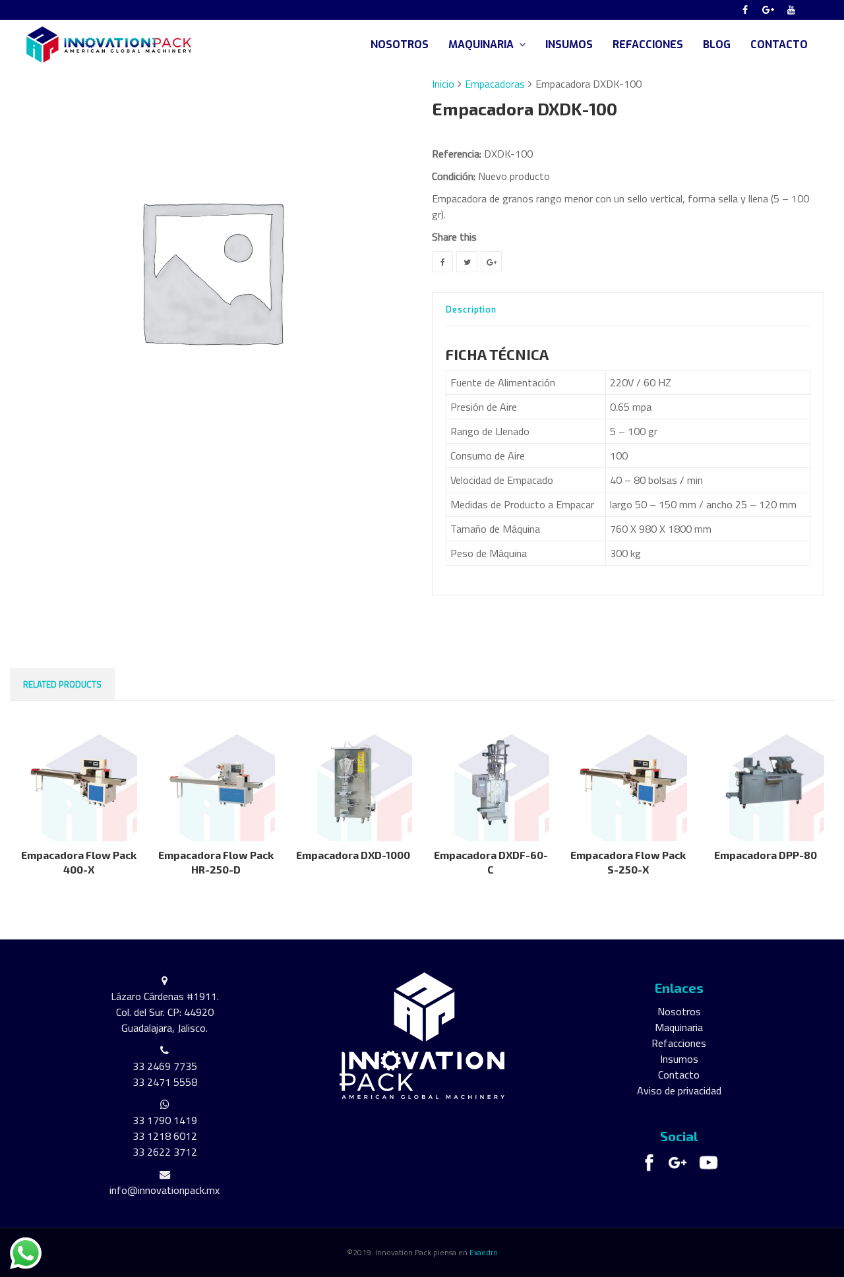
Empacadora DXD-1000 (353, 854)
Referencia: (456, 154)
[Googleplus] (491, 261)
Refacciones (678, 1043)
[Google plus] (768, 10)
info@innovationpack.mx (164, 1190)
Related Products (62, 684)
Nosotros (679, 1011)
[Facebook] (745, 10)
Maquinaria (679, 1027)
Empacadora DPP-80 (765, 854)
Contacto (679, 1075)
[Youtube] (791, 10)
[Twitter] (466, 261)
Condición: (453, 176)
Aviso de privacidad (679, 1090)
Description (471, 309)
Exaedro (483, 1252)
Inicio (443, 84)
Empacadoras (495, 84)
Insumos (679, 1059)
